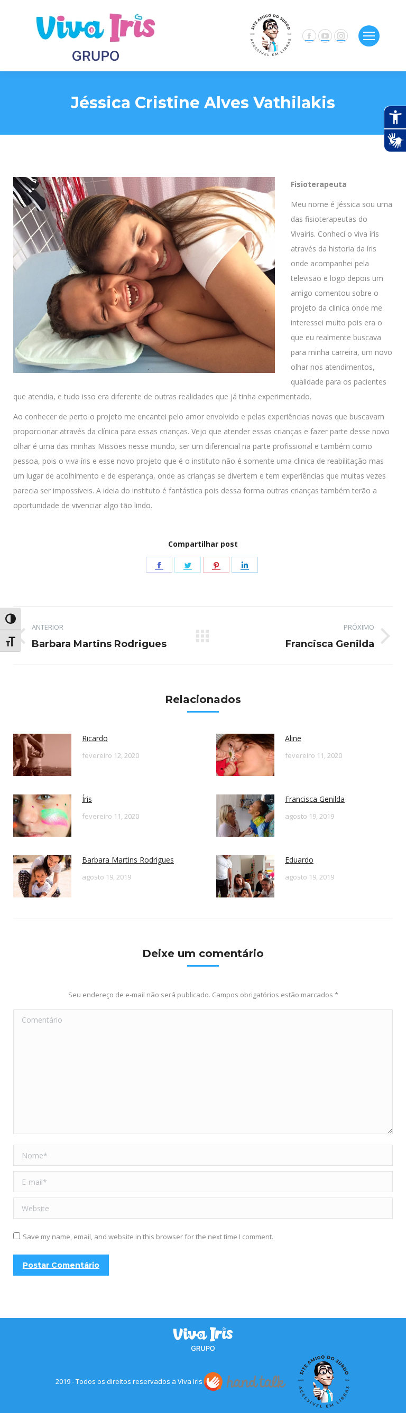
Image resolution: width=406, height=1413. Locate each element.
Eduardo (299, 860)
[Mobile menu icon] (369, 35)
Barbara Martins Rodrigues (128, 860)
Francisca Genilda (315, 799)
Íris (87, 799)
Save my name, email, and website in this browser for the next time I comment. (148, 1236)
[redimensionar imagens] (42, 755)
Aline (293, 738)
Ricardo (95, 738)
